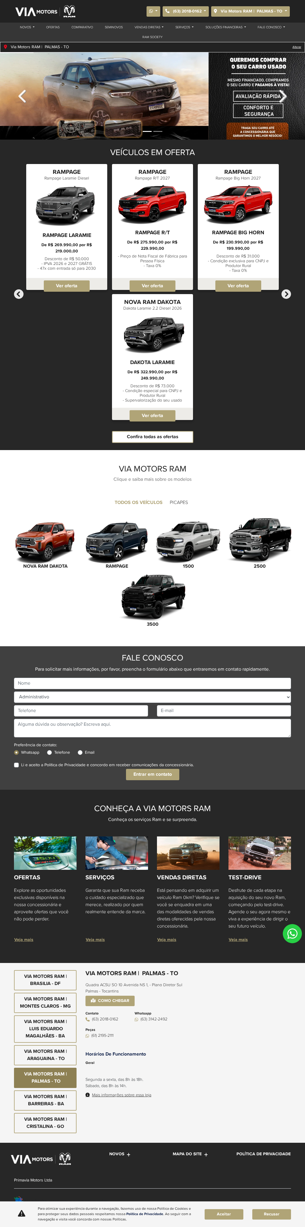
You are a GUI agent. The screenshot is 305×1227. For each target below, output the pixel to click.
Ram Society (152, 37)
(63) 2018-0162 (187, 11)
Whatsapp (30, 752)
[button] (23, 96)
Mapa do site (187, 1154)
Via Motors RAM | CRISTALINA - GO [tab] (45, 1123)
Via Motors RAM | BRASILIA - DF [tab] (45, 980)
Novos (116, 1154)
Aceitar (224, 1214)
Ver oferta (66, 286)
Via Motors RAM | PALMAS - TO (252, 11)
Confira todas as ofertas (152, 437)
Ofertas (53, 27)
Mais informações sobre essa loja (121, 1095)
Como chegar (113, 1000)
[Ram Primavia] (45, 11)
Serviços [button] (183, 27)
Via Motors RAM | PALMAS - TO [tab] (45, 1077)
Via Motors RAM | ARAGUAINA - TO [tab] (45, 1055)
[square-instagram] (284, 1200)
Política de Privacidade (64, 765)
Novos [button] (26, 27)
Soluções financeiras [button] (224, 27)
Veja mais (23, 939)
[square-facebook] (271, 1200)
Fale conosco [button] (270, 27)
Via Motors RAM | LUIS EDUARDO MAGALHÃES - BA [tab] (45, 1029)
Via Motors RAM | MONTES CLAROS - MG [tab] (45, 1002)
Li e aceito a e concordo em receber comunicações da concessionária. (107, 765)
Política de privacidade (263, 1154)
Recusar (271, 1214)
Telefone (62, 752)
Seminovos (114, 27)
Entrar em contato (152, 774)
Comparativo (82, 27)
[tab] (139, 503)
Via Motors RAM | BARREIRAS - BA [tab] (45, 1100)
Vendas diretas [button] (148, 27)
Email (89, 752)
